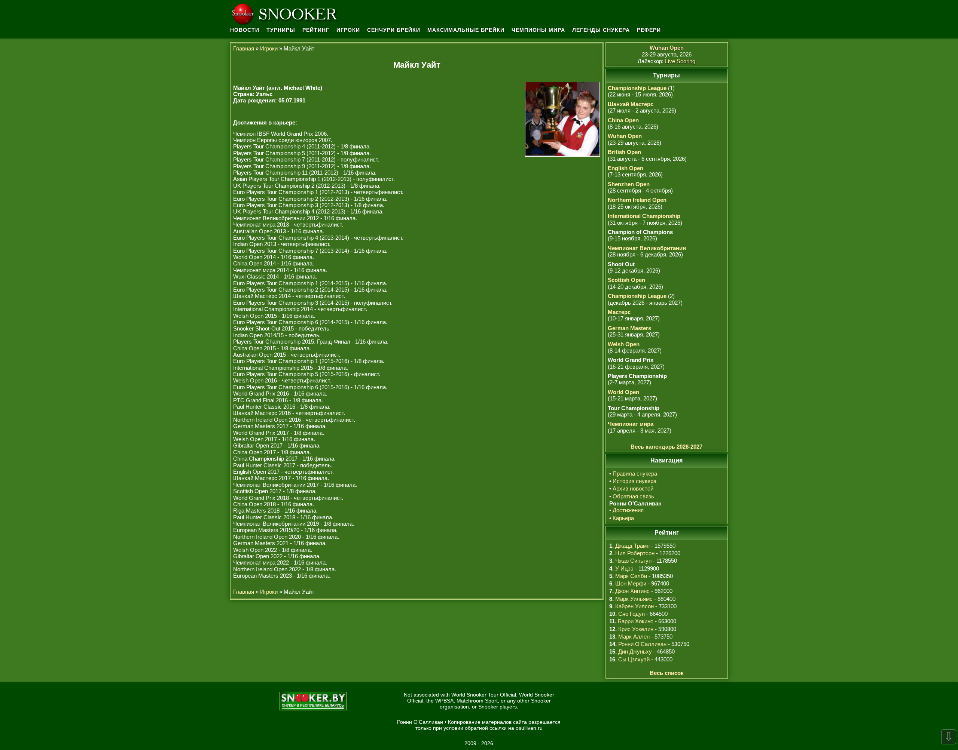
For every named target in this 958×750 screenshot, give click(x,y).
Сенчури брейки (393, 30)
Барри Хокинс (635, 621)
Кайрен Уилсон (634, 606)
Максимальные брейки (465, 30)
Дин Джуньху (635, 651)
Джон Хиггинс (632, 591)
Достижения (628, 510)
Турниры (280, 30)
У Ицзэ (624, 568)
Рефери (649, 30)
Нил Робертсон (635, 553)
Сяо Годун (631, 614)
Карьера (623, 518)
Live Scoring (680, 61)
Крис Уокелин (635, 629)
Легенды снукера (601, 30)
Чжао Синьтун (633, 560)
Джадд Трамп (632, 545)
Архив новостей (633, 488)
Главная (243, 48)
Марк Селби (631, 576)
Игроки (348, 30)
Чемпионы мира (538, 30)
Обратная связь (633, 496)
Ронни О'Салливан (642, 644)
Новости (244, 30)
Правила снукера (635, 473)
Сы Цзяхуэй (634, 659)
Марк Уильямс (634, 599)
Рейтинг (315, 30)
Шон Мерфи (630, 583)
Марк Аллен (634, 636)
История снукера (634, 481)
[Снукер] (286, 13)
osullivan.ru (529, 728)
